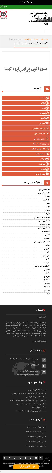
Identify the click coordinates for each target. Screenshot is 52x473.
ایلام (47, 207)
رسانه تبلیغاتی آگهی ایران (29, 322)
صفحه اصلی (44, 39)
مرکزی (46, 283)
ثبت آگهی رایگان (26, 467)
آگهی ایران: (42, 317)
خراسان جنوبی (43, 220)
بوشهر (47, 210)
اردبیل (46, 196)
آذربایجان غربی (43, 193)
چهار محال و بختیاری (41, 217)
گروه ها (36, 39)
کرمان (47, 259)
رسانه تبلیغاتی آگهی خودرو (34, 390)
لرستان (46, 276)
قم (48, 252)
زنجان (47, 234)
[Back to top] (44, 466)
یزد (48, 293)
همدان (46, 290)
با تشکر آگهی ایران (39, 341)
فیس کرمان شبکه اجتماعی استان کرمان (30, 403)
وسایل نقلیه (27, 39)
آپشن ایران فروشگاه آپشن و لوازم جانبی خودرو (27, 400)
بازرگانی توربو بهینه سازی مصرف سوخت (30, 410)
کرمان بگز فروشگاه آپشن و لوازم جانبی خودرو (27, 393)
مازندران (46, 280)
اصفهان (46, 200)
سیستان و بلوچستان (41, 241)
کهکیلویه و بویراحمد (42, 266)
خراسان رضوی (43, 224)
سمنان (46, 238)
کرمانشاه (46, 262)
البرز (47, 203)
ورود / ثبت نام (25, 1)
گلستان (46, 269)
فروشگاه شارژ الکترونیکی (35, 397)
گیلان (47, 273)
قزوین (46, 248)
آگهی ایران (26, 330)
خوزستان (45, 231)
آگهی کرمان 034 (38, 407)
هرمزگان (46, 287)
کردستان (46, 255)
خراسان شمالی (43, 227)
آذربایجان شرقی (43, 189)
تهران (47, 213)
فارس (47, 245)
